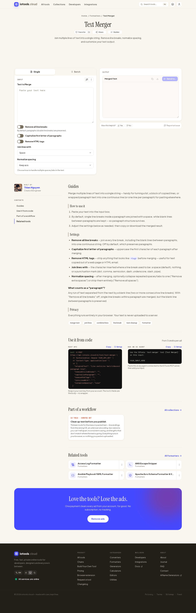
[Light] (26, 573)
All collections (172, 410)
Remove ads (98, 518)
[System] (30, 573)
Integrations (90, 4)
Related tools (23, 221)
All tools (45, 4)
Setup (119, 347)
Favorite (82, 32)
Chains (80, 562)
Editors (113, 575)
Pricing (80, 570)
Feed (179, 594)
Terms (159, 594)
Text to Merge (24, 84)
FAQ (162, 566)
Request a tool (84, 579)
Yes (121, 125)
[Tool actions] (91, 79)
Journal (163, 562)
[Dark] (35, 573)
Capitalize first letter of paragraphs (43, 136)
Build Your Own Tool (86, 566)
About (163, 557)
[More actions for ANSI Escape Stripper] (179, 464)
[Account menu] (179, 4)
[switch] (20, 127)
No (130, 125)
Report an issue (173, 125)
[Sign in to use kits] (89, 32)
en (20, 573)
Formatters (95, 16)
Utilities (113, 579)
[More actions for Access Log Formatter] (121, 464)
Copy (108, 347)
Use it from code (25, 211)
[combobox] (55, 153)
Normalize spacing (26, 159)
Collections (59, 4)
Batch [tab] (77, 72)
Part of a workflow (26, 216)
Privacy (149, 594)
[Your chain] (172, 4)
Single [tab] (37, 72)
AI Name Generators (169, 575)
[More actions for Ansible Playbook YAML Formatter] (121, 475)
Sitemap (170, 594)
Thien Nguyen (32, 187)
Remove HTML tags (34, 141)
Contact (164, 570)
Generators (115, 566)
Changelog (82, 584)
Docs (137, 566)
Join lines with (24, 147)
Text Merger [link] (109, 16)
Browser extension (86, 575)
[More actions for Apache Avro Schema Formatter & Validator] (179, 475)
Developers (74, 4)
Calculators (115, 570)
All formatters (172, 456)
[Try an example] (86, 79)
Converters (115, 557)
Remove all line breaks (36, 127)
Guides (20, 205)
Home (84, 16)
